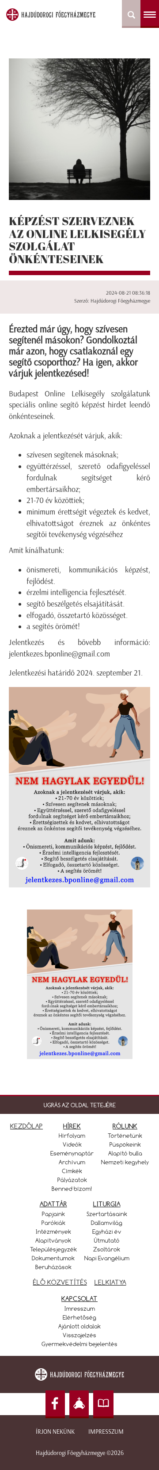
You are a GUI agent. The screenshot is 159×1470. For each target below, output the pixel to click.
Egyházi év (106, 1231)
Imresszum (79, 1308)
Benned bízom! (72, 1188)
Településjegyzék (53, 1249)
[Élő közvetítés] (79, 1404)
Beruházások (53, 1266)
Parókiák (53, 1222)
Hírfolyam (72, 1135)
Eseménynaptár (72, 1153)
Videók (72, 1144)
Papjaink (53, 1213)
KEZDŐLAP (26, 1126)
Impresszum (106, 1431)
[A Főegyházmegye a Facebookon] (55, 1404)
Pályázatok (72, 1179)
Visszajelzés (79, 1335)
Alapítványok (53, 1240)
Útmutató (107, 1240)
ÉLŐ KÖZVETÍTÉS (60, 1282)
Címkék (72, 1170)
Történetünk (125, 1135)
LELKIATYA (110, 1282)
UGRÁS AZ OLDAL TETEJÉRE (80, 1105)
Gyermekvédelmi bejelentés (79, 1343)
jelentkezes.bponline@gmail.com (59, 654)
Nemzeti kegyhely (125, 1162)
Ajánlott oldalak (79, 1326)
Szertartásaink (107, 1213)
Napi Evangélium (106, 1258)
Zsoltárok (106, 1249)
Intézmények (53, 1231)
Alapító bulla (125, 1153)
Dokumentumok (53, 1258)
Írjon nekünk (55, 1431)
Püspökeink (125, 1144)
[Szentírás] (103, 1404)
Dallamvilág (106, 1222)
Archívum (72, 1162)
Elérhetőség (79, 1317)
